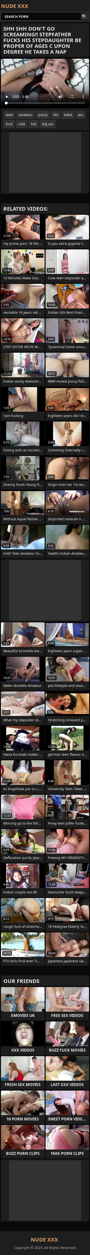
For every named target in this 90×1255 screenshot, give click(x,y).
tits (55, 114)
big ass (48, 124)
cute (21, 124)
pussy (43, 114)
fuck (9, 124)
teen (9, 114)
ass (80, 114)
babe (68, 114)
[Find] (84, 16)
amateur (25, 114)
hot (33, 124)
